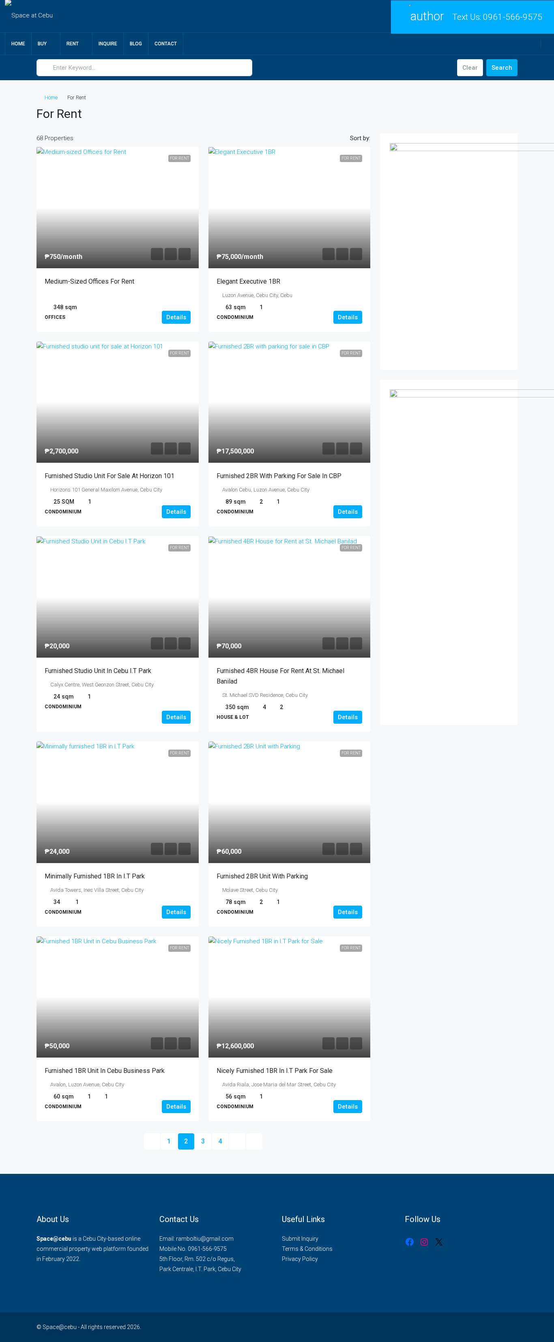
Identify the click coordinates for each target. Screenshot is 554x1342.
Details (176, 317)
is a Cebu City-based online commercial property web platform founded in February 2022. (92, 1248)
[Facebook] (409, 1242)
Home (18, 44)
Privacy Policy (300, 1259)
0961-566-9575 (512, 17)
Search (502, 67)
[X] (439, 1242)
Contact (166, 44)
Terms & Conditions (307, 1249)
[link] (118, 207)
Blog (136, 44)
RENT (73, 44)
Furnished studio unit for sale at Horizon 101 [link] (109, 476)
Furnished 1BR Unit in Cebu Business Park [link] (105, 1071)
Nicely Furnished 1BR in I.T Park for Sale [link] (275, 1071)
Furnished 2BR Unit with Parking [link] (262, 876)
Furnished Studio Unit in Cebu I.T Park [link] (98, 671)
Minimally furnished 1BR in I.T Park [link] (95, 876)
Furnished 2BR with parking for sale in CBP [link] (279, 476)
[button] (503, 111)
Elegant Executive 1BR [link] (248, 281)
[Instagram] (424, 1242)
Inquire (108, 44)
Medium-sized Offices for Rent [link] (89, 281)
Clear (470, 67)
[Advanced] (446, 67)
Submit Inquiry (300, 1238)
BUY (42, 44)
